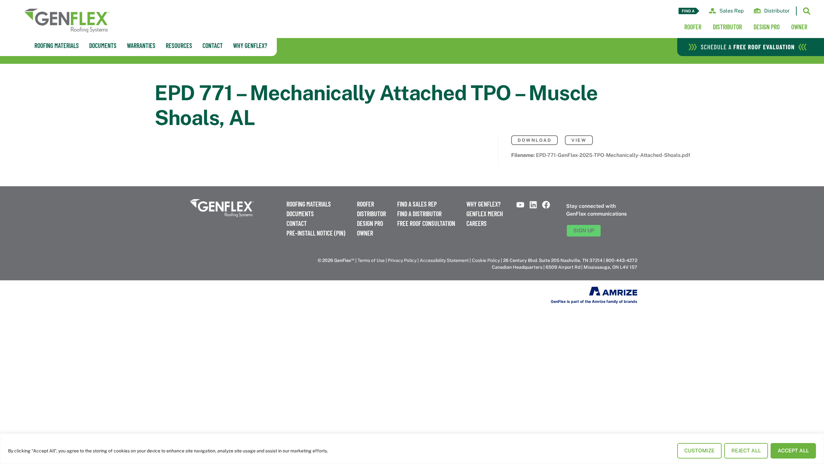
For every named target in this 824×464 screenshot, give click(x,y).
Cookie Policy (486, 260)
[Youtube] (520, 204)
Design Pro (767, 27)
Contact (296, 223)
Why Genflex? (483, 204)
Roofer (692, 27)
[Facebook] (546, 204)
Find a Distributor (419, 214)
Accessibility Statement (444, 260)
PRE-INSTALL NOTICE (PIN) (315, 233)
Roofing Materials (308, 204)
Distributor (777, 11)
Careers (476, 223)
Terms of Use (371, 260)
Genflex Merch (484, 214)
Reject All (746, 451)
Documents (300, 214)
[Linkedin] (533, 204)
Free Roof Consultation (426, 223)
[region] (412, 448)
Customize (699, 451)
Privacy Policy (402, 260)
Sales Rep (731, 11)
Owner (799, 27)
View (578, 140)
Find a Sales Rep (417, 204)
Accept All (793, 451)
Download (534, 140)
